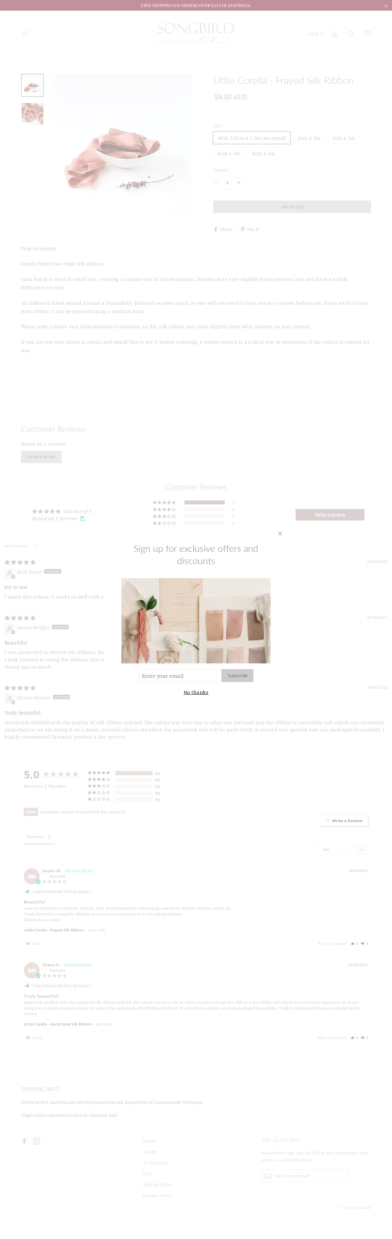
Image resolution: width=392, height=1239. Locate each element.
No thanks (196, 692)
